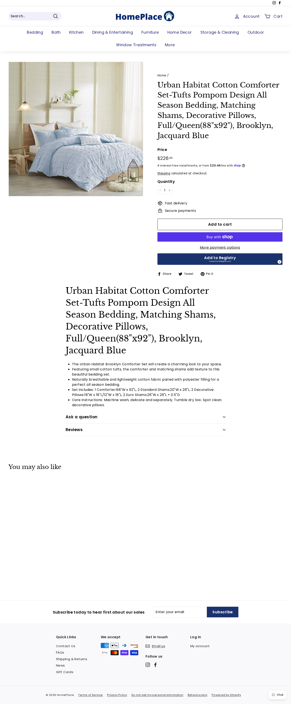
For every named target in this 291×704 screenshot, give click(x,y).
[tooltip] (279, 262)
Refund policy (197, 695)
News (60, 665)
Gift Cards (64, 672)
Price (162, 149)
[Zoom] (76, 129)
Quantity (166, 181)
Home (161, 75)
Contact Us (65, 646)
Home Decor (179, 32)
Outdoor (256, 32)
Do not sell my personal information (157, 695)
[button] (219, 259)
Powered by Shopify (226, 695)
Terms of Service (90, 695)
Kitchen (76, 32)
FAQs (60, 652)
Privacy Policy (117, 695)
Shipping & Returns (71, 659)
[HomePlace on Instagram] (148, 664)
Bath (56, 32)
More (170, 44)
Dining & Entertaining (112, 32)
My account (200, 646)
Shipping (163, 173)
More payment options (220, 247)
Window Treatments (136, 44)
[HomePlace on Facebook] (155, 664)
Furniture (150, 32)
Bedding (35, 32)
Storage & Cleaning (219, 32)
